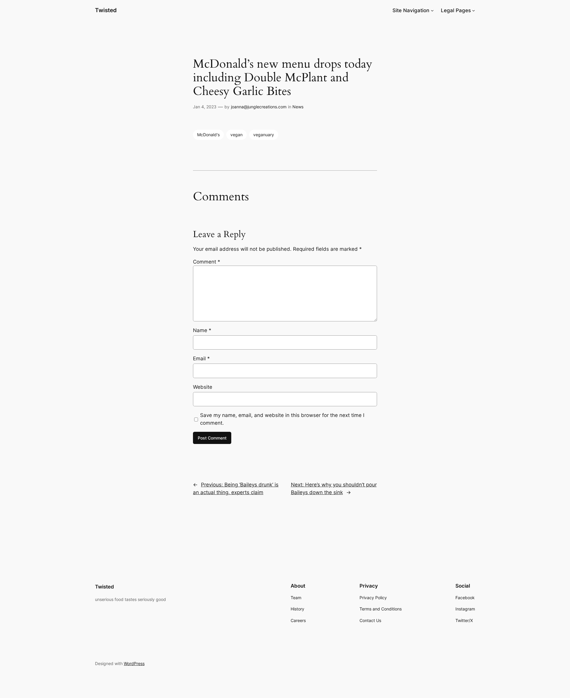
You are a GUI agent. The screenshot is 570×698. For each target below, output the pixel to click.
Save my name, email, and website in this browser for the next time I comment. (282, 419)
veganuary (263, 134)
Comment (206, 262)
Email (201, 358)
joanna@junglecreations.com (258, 106)
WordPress (134, 663)
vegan (236, 134)
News (297, 106)
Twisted (106, 10)
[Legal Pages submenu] (473, 10)
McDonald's (208, 134)
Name (202, 330)
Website (202, 387)
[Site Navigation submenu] (432, 10)
